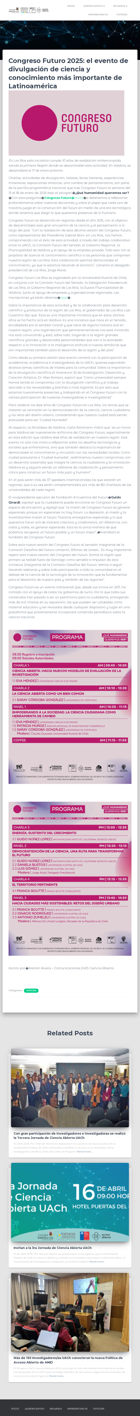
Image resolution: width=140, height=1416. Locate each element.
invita (63, 198)
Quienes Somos (93, 6)
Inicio (71, 6)
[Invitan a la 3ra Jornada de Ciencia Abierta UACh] (70, 1202)
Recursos (119, 6)
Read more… (85, 1151)
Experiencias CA (98, 14)
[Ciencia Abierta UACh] (28, 10)
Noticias (122, 14)
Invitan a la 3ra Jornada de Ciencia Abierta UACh (53, 1248)
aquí (63, 298)
